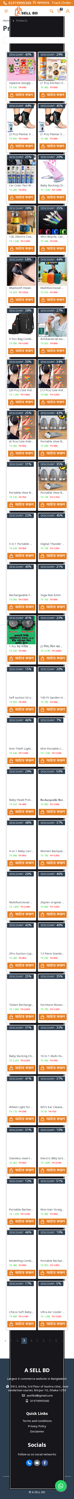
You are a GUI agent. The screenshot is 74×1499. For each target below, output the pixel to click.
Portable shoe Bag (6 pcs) (26, 493)
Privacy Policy (37, 1426)
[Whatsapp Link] (60, 1485)
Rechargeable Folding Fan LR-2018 (32, 595)
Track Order (61, 3)
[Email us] (37, 1463)
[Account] (67, 11)
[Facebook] (45, 1463)
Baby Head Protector (23, 800)
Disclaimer (37, 1432)
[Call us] (29, 1463)
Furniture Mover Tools (55, 1005)
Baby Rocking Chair (22, 1056)
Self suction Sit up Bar (23, 698)
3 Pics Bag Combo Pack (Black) (29, 339)
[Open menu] (6, 11)
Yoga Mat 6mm (50, 595)
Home (6, 21)
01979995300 (19, 3)
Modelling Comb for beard (27, 1261)
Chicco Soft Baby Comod (25, 1312)
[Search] (51, 11)
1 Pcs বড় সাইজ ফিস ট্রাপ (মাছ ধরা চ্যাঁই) (33, 646)
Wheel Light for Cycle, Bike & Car (31, 1107)
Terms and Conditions (37, 1421)
